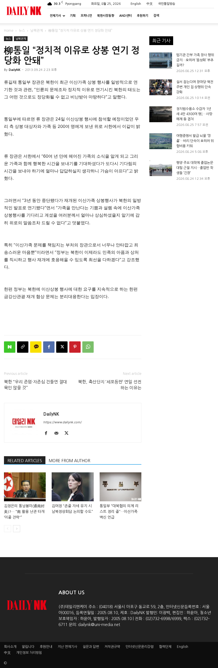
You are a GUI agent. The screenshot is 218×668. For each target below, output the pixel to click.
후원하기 (142, 15)
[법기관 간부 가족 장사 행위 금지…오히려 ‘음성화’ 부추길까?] (160, 60)
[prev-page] (7, 528)
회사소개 (10, 646)
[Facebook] (48, 347)
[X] (62, 347)
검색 (156, 15)
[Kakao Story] (35, 347)
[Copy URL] (22, 347)
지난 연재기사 (67, 646)
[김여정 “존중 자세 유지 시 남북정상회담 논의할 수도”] (72, 486)
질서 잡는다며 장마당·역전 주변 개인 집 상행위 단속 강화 (194, 87)
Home (8, 30)
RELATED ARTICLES (24, 461)
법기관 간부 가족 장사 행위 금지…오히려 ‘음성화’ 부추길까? (195, 60)
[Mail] (58, 433)
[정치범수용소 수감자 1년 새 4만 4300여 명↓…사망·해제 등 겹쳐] (160, 114)
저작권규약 (112, 646)
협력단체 (165, 646)
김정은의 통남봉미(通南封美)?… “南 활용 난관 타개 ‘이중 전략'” (24, 511)
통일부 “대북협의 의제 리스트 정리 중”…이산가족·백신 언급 (119, 511)
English (136, 3)
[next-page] (16, 528)
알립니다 (28, 646)
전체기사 (55, 15)
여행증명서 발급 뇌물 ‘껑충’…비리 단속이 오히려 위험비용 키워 (195, 141)
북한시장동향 (105, 15)
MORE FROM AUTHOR (69, 461)
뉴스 (22, 30)
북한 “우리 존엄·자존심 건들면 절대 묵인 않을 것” (35, 385)
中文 (149, 3)
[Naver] (9, 347)
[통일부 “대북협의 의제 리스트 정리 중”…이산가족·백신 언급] (120, 486)
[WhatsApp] (88, 347)
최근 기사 (161, 40)
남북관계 (36, 30)
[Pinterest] (75, 347)
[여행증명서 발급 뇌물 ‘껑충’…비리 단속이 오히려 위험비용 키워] (160, 141)
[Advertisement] (72, 316)
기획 (73, 15)
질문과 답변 (91, 646)
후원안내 (46, 646)
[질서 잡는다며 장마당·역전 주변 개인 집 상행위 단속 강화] (160, 87)
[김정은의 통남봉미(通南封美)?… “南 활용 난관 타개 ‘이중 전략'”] (25, 486)
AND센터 (125, 15)
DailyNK (14, 69)
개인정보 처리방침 (29, 652)
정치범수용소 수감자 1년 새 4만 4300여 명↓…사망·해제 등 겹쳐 (194, 114)
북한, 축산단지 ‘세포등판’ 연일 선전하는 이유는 (109, 385)
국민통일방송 (166, 3)
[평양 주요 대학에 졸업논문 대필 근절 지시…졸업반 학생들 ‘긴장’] (160, 168)
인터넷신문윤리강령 (139, 646)
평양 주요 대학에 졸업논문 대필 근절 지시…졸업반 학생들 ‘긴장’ (194, 168)
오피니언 (86, 15)
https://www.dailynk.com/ (62, 422)
